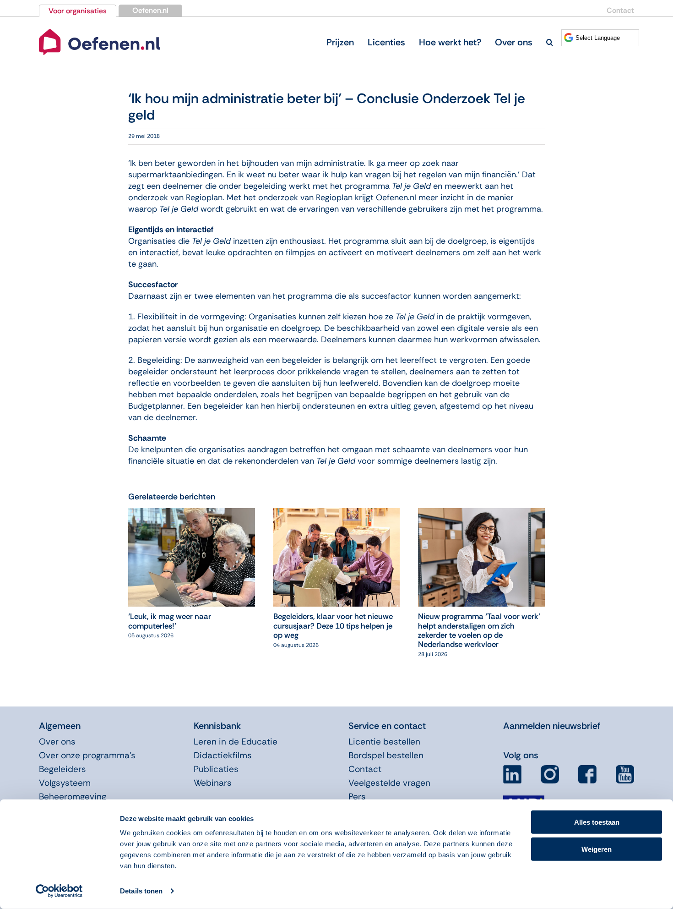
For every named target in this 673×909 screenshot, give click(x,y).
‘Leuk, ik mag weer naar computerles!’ (169, 620)
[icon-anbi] (523, 799)
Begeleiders (62, 769)
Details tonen (141, 891)
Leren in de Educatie (235, 741)
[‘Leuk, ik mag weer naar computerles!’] (191, 513)
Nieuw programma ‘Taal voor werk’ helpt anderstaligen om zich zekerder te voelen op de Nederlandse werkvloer (479, 630)
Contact (620, 10)
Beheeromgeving (72, 796)
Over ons (57, 741)
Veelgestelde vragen (389, 783)
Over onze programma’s (87, 755)
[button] (549, 42)
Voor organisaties (78, 11)
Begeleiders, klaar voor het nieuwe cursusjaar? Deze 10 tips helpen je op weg (333, 625)
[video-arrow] (99, 31)
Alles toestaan (596, 822)
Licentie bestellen (384, 741)
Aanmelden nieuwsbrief (551, 726)
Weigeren (596, 849)
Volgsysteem (65, 783)
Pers (357, 796)
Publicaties (216, 769)
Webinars (213, 783)
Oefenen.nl (150, 10)
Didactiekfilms (223, 755)
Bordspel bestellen (385, 755)
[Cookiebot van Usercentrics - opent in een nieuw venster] (59, 891)
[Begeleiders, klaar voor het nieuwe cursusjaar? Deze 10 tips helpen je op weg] (336, 513)
